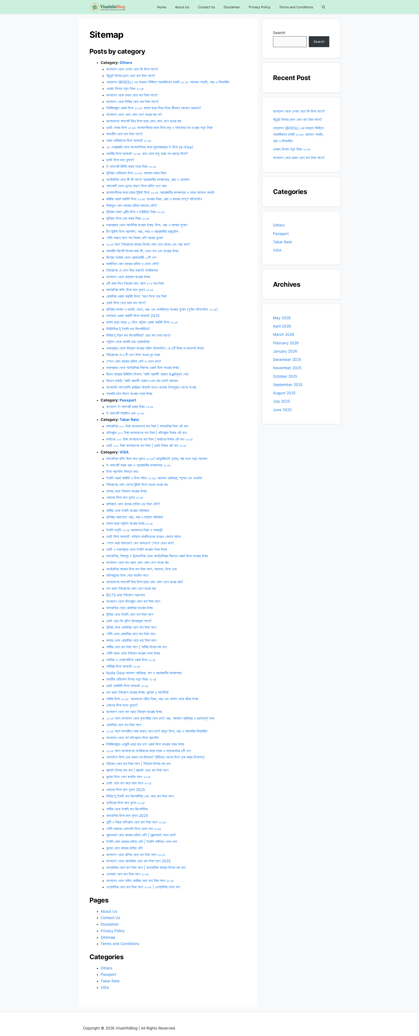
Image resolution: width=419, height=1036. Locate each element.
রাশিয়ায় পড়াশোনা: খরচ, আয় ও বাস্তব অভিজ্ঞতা (134, 517)
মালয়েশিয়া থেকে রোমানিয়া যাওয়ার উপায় (129, 608)
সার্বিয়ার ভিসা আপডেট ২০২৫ (123, 666)
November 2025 (287, 368)
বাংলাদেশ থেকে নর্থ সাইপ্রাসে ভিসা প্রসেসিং (132, 738)
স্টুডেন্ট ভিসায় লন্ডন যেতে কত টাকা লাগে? (130, 76)
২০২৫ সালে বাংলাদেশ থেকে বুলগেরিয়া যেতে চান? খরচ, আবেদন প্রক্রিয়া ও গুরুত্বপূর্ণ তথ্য (160, 718)
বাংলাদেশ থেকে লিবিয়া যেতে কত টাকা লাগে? (133, 101)
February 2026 (286, 343)
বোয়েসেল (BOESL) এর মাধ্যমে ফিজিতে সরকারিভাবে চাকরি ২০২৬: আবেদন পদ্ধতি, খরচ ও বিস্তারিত (167, 82)
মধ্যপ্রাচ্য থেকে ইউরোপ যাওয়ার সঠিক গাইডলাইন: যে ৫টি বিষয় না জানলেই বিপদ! (155, 348)
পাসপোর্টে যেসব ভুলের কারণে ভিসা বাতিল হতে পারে (136, 186)
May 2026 (282, 318)
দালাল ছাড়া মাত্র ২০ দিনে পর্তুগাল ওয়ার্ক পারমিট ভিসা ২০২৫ (142, 322)
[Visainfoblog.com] (107, 7)
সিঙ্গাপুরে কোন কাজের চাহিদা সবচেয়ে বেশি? (131, 205)
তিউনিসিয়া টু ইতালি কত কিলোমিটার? (128, 329)
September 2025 (287, 384)
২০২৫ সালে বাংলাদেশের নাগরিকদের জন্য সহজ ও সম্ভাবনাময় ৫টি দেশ (148, 751)
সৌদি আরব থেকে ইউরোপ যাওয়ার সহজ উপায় (133, 653)
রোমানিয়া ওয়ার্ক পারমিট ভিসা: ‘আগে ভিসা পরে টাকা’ (137, 296)
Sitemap (108, 937)
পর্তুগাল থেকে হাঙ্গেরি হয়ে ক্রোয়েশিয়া (127, 342)
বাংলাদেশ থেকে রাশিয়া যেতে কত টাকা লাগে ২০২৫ (135, 854)
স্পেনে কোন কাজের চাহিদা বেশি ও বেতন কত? (133, 361)
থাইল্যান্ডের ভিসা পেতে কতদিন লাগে (127, 575)
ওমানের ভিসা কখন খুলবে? (122, 705)
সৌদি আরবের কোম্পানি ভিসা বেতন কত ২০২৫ (134, 829)
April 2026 (282, 326)
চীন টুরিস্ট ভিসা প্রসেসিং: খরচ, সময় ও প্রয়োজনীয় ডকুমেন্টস (142, 231)
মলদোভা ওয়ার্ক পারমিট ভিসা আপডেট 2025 (133, 316)
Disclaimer (232, 7)
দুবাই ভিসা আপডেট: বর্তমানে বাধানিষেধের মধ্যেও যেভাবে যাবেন (143, 536)
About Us (182, 7)
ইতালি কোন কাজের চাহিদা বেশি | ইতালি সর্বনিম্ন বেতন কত (141, 841)
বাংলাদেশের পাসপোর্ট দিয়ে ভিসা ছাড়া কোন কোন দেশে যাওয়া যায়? (144, 582)
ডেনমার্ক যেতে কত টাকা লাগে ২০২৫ (128, 874)
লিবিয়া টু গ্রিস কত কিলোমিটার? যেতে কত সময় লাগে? (138, 335)
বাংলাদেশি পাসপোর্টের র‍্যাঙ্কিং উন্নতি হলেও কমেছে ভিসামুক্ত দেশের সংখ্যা (151, 387)
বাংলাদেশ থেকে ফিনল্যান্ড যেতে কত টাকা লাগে (133, 601)
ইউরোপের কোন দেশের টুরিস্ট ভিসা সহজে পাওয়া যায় (137, 484)
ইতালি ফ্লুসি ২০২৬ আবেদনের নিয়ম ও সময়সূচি (134, 530)
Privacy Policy (259, 7)
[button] (324, 7)
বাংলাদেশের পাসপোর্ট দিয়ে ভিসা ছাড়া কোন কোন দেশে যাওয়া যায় (143, 121)
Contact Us (206, 7)
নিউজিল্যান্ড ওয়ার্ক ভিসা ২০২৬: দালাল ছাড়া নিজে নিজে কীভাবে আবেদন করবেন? (153, 108)
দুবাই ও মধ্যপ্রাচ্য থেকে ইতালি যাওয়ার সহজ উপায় (136, 549)
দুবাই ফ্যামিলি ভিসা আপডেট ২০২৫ (127, 686)
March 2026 (283, 334)
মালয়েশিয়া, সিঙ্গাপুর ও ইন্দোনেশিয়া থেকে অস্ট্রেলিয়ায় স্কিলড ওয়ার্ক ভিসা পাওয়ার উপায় (157, 556)
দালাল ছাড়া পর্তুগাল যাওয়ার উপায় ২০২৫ (129, 523)
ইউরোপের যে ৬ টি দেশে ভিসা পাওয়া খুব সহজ (133, 355)
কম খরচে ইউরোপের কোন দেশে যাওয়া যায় (131, 588)
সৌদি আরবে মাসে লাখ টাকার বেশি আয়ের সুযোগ (134, 238)
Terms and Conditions (296, 7)
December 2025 (287, 359)
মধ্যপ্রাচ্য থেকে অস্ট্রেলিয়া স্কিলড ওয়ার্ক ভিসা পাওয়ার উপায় (142, 367)
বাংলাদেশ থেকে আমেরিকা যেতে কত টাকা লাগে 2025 (138, 861)
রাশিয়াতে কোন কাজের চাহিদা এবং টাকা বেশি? (133, 504)
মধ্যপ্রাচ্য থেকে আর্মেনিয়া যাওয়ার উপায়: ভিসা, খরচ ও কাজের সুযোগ (146, 225)
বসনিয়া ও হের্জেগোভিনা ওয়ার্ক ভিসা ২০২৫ (131, 660)
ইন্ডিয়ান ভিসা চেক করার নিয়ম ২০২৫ (127, 218)
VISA (124, 452)
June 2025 (282, 410)
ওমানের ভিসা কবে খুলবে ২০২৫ (124, 497)
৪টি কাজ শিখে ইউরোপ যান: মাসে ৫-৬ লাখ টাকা (135, 283)
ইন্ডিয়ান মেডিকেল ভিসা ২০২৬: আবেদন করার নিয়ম (136, 173)
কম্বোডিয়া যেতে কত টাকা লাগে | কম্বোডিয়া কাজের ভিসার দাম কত (145, 867)
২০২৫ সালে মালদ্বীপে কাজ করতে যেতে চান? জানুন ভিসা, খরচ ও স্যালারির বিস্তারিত (156, 731)
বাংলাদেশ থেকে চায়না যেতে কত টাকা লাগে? (132, 95)
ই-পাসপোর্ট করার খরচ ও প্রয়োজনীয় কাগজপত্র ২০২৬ (138, 465)
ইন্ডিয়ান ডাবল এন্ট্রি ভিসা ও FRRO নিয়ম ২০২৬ (135, 212)
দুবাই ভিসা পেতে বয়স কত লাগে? (126, 303)
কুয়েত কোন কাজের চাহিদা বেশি (124, 848)
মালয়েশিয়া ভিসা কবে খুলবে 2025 (127, 815)
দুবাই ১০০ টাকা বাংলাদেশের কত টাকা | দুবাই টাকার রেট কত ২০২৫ (147, 445)
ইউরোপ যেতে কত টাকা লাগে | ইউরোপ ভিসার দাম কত (138, 764)
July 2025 (281, 401)
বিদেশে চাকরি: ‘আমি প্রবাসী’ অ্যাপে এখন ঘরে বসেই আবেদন (142, 381)
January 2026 (285, 351)
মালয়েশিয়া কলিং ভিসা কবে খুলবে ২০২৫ (129, 290)
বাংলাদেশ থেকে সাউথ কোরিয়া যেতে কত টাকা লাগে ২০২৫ (140, 880)
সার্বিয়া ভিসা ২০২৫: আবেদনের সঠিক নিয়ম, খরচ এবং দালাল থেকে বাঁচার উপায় (152, 699)
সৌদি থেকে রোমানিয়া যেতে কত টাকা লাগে (131, 634)
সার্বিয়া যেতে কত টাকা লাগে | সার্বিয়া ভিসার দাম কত (136, 647)
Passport (128, 400)
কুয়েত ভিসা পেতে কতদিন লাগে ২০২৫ (129, 777)
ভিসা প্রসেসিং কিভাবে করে (122, 471)
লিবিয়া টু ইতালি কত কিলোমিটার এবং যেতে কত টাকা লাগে (140, 796)
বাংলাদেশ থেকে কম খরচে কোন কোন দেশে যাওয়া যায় (137, 562)
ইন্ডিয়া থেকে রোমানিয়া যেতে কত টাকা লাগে (131, 627)
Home (161, 7)
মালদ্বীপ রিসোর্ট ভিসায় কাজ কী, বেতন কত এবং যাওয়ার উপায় (142, 251)
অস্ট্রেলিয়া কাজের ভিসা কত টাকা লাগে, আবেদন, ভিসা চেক (141, 569)
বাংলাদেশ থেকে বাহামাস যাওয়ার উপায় (128, 277)
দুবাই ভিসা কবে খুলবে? (120, 160)
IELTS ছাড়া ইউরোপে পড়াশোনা (125, 595)
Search (279, 33)
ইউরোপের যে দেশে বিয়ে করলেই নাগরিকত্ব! (132, 270)
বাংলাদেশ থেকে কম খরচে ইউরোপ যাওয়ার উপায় (134, 712)
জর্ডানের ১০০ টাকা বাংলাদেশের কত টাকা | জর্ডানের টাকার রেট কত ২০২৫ (150, 439)
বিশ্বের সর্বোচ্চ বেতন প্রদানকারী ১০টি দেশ (131, 257)
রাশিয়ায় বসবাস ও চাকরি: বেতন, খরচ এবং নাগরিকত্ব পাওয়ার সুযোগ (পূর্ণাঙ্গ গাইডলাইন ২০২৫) (162, 309)
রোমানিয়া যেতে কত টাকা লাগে (123, 725)
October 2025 (285, 376)
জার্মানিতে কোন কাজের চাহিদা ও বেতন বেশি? (132, 264)
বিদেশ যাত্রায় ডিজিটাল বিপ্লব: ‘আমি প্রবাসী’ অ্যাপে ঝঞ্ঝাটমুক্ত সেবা (147, 374)
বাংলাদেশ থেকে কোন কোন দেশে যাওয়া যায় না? (134, 114)
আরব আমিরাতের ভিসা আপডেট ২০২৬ (128, 140)
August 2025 (284, 393)
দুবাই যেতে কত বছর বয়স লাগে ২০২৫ (129, 783)
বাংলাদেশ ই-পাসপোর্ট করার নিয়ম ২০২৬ (129, 407)
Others (126, 62)
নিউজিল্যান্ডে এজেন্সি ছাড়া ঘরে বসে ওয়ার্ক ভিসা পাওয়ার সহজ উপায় (145, 744)
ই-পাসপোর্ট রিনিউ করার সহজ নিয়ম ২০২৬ (131, 166)
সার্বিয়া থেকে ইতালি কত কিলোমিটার (127, 809)
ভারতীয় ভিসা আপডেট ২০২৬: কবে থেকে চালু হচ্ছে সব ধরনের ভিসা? (147, 153)
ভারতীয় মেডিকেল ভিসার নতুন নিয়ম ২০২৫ (131, 679)
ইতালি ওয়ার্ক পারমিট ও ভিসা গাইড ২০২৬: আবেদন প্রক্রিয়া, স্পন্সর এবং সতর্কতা (154, 478)
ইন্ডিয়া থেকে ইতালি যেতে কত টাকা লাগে (129, 614)
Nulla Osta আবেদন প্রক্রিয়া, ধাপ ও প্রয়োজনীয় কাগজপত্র (144, 673)
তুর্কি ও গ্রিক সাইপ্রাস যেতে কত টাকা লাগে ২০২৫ (136, 822)
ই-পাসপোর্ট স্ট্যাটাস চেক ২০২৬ (125, 413)
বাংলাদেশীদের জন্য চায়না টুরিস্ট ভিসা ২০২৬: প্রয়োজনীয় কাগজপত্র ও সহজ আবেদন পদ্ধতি (160, 192)
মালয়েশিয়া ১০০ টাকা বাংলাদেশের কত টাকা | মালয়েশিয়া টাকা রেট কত (147, 426)
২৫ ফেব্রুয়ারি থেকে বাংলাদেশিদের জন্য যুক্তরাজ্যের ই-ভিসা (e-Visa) (149, 147)
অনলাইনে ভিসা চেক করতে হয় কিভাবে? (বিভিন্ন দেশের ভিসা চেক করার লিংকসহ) (155, 757)
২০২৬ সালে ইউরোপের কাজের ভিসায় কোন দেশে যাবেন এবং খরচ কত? (148, 244)
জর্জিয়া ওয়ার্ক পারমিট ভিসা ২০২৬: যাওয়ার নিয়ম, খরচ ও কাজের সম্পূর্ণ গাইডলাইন (154, 199)
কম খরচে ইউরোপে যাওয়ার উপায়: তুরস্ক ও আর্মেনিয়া (137, 692)
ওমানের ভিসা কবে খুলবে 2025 (125, 789)
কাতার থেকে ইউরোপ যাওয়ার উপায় (126, 491)
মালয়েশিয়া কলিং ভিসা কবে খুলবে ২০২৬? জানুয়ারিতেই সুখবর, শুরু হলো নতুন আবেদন (156, 458)
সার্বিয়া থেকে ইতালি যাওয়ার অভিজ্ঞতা (127, 510)
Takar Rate (129, 419)
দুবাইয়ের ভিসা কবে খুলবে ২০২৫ (126, 803)
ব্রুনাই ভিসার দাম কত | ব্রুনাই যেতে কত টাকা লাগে (138, 770)
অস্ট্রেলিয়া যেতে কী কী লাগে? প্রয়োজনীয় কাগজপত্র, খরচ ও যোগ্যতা (147, 179)
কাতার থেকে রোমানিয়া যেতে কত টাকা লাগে (131, 640)
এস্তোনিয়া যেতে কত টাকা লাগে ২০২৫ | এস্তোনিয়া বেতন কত (143, 887)
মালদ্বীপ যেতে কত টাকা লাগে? (124, 134)
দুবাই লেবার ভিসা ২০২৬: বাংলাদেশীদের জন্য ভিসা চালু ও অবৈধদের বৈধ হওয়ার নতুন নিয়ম (159, 127)
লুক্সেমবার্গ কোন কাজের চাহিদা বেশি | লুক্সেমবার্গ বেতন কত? (141, 835)
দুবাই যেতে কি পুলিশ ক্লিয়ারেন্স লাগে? (129, 621)
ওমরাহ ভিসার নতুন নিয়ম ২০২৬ (125, 88)
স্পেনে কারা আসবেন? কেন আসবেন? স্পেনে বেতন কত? (140, 543)
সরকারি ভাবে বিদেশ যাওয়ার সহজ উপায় (129, 393)
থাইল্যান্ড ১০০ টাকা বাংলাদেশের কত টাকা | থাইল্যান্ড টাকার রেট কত (146, 433)
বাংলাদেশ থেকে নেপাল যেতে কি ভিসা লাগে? (132, 69)
